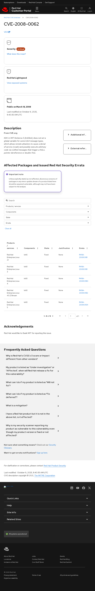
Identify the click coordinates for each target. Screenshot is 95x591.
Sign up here (42, 452)
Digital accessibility (11, 578)
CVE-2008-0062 (32, 18)
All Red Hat (82, 11)
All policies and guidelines (69, 575)
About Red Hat (9, 556)
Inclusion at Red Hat (11, 562)
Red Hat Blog (65, 559)
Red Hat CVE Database (12, 18)
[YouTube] (77, 488)
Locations (7, 559)
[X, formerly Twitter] (89, 488)
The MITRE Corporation (44, 475)
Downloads (21, 2)
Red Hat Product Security (55, 465)
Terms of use (36, 575)
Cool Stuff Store (38, 562)
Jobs (34, 556)
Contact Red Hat (38, 559)
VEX (6, 32)
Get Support (50, 2)
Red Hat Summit (66, 562)
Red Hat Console (35, 2)
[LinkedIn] (71, 488)
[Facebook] (83, 488)
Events (62, 556)
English (73, 11)
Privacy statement (10, 575)
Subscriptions (9, 2)
